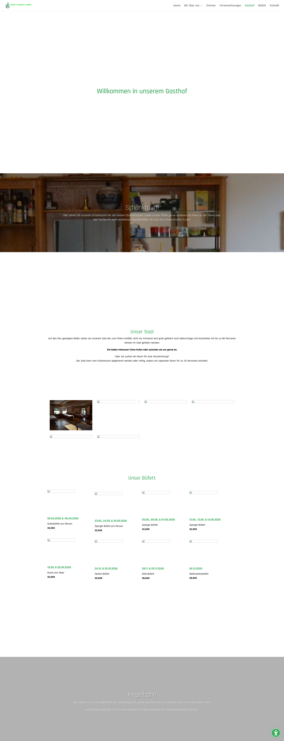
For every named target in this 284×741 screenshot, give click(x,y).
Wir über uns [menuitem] (192, 5)
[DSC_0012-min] (213, 402)
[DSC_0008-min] (165, 402)
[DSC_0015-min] (71, 429)
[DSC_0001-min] (118, 437)
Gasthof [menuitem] (249, 5)
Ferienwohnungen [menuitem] (230, 5)
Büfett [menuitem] (262, 5)
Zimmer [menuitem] (211, 5)
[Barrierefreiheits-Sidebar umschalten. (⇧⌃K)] (275, 732)
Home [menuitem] (176, 5)
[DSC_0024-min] (118, 402)
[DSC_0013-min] (71, 437)
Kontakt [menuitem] (274, 5)
